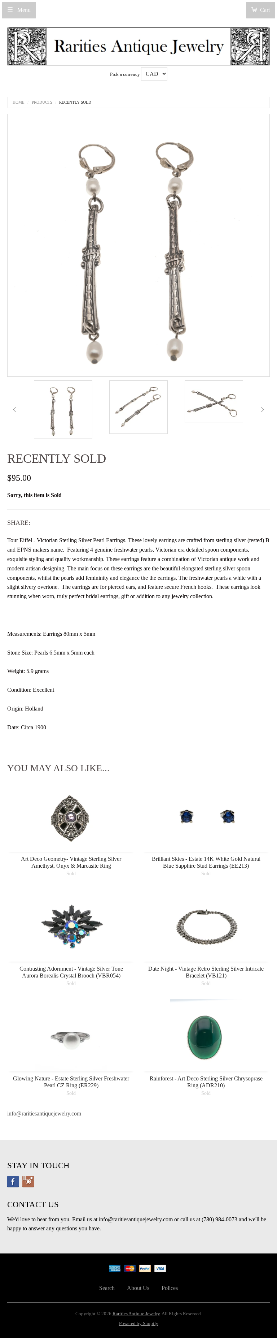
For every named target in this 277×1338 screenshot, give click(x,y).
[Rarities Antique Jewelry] (138, 44)
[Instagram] (28, 1181)
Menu (23, 10)
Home (19, 102)
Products (42, 102)
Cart (265, 10)
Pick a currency (125, 74)
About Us (138, 1288)
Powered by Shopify (138, 1323)
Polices (170, 1288)
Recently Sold (75, 102)
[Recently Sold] (63, 409)
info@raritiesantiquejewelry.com (44, 1113)
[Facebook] (13, 1181)
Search (107, 1288)
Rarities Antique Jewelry (136, 1313)
